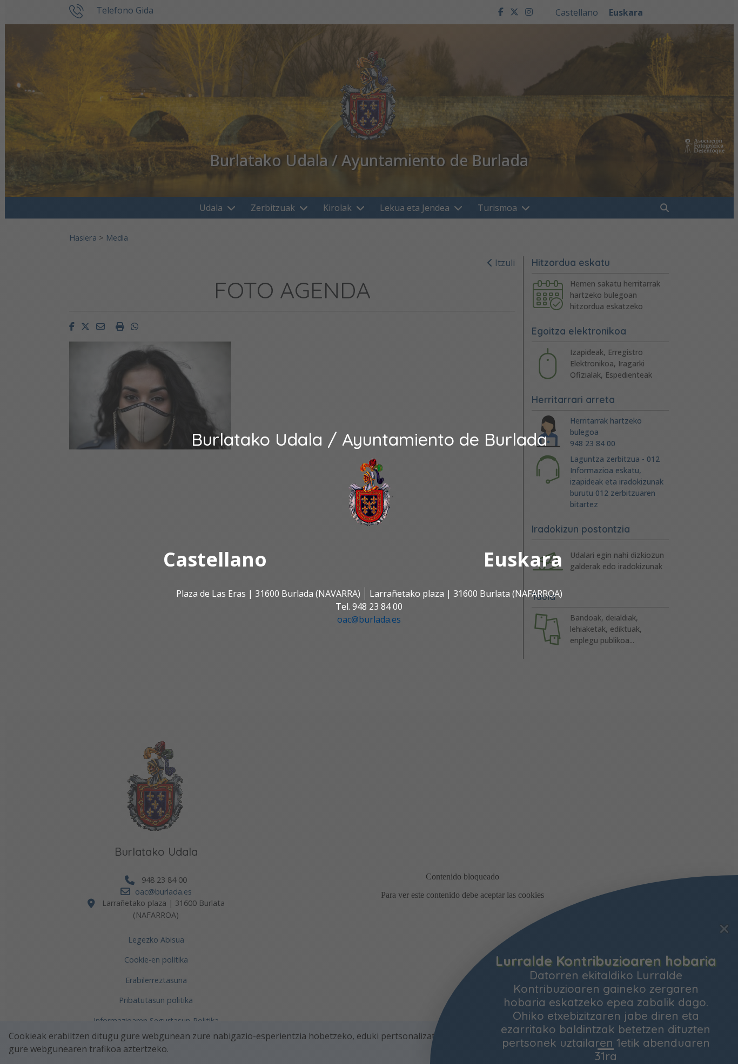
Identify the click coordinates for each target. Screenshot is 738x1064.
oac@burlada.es (369, 620)
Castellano (215, 560)
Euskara (523, 560)
